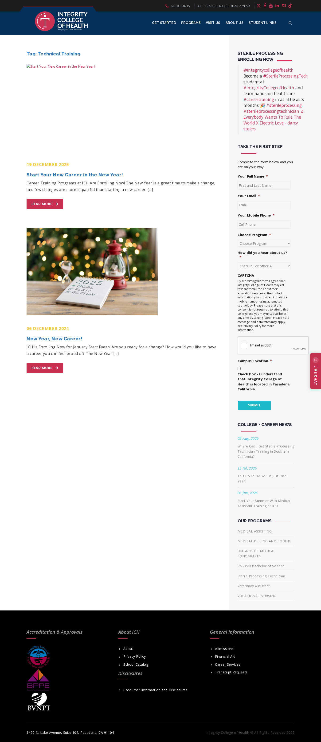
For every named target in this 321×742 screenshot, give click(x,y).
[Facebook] (265, 5)
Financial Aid (225, 656)
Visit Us (213, 23)
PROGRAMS (191, 23)
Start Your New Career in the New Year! (75, 175)
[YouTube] (271, 5)
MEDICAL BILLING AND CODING (264, 541)
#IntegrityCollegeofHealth (268, 87)
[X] (259, 5)
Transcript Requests (231, 672)
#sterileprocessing (284, 105)
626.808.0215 (180, 6)
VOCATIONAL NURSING (257, 596)
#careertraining (258, 99)
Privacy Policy (134, 656)
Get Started (164, 23)
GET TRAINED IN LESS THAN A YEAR (224, 6)
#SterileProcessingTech (285, 76)
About (128, 649)
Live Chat (316, 375)
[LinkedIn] (277, 5)
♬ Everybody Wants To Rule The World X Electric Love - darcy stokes (274, 120)
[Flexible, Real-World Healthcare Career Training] (61, 21)
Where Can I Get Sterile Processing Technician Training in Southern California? (266, 451)
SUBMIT (254, 405)
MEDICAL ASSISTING (255, 531)
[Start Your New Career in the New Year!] (115, 107)
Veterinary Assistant (254, 586)
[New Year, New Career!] (92, 271)
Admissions (224, 649)
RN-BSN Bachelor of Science (261, 566)
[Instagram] (284, 5)
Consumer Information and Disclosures (155, 690)
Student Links (263, 23)
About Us (234, 23)
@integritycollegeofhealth (268, 70)
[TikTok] (290, 5)
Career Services (227, 664)
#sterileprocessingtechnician (271, 111)
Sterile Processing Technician (261, 576)
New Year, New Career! (54, 339)
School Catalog (135, 664)
